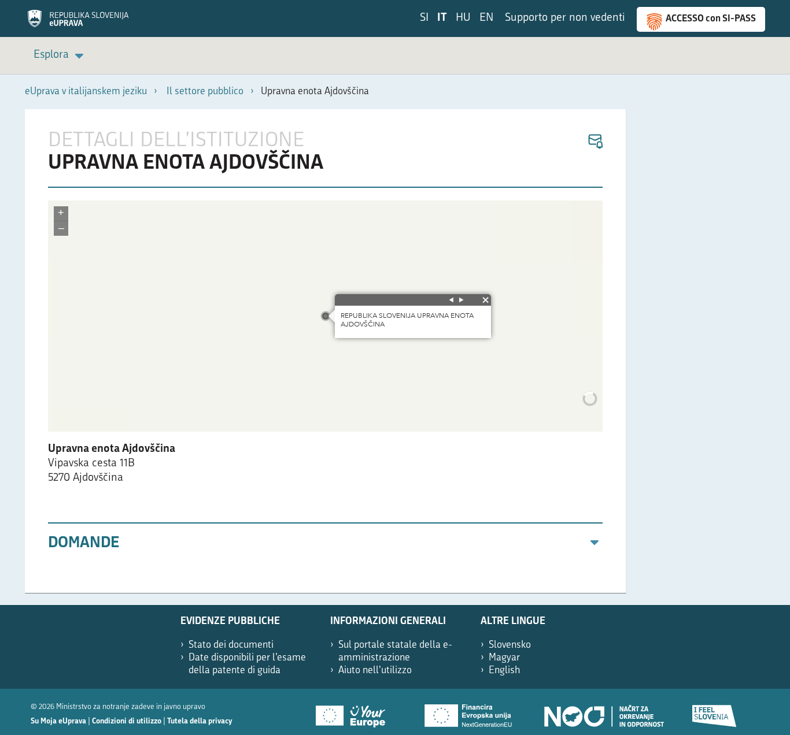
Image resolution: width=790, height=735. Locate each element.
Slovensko (510, 645)
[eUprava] (78, 22)
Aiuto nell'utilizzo (375, 670)
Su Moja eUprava (58, 721)
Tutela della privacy (199, 721)
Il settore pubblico (205, 91)
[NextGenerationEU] (469, 712)
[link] (60, 56)
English (504, 670)
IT (442, 18)
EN (486, 18)
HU (463, 18)
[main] (325, 351)
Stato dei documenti (231, 645)
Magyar (504, 658)
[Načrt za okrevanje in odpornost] (603, 712)
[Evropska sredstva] (715, 712)
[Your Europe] (354, 712)
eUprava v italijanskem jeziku (86, 91)
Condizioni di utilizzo (126, 721)
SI (424, 18)
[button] (595, 141)
